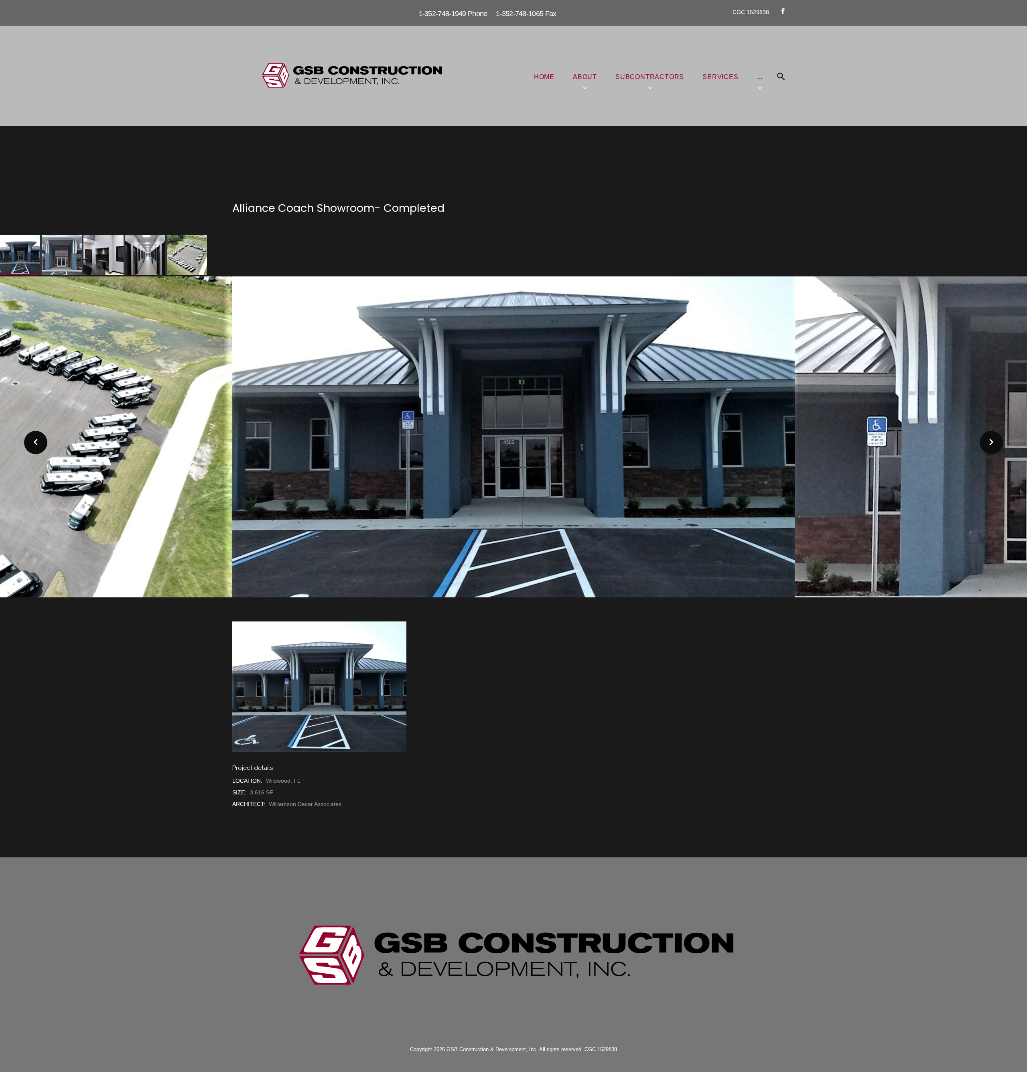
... (760, 76)
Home (544, 76)
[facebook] (783, 11)
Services (720, 76)
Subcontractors (649, 76)
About (585, 76)
